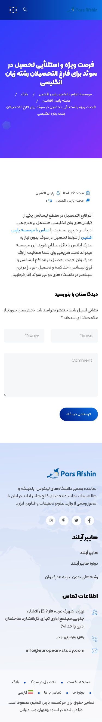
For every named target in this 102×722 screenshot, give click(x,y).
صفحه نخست (78, 682)
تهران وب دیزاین (33, 710)
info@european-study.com (55, 650)
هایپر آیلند (89, 553)
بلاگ (15, 682)
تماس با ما (52, 692)
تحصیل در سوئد (43, 682)
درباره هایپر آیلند (84, 563)
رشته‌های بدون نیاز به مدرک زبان (71, 577)
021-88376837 (70, 638)
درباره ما (78, 692)
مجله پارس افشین (70, 201)
